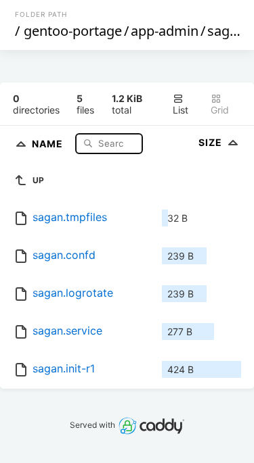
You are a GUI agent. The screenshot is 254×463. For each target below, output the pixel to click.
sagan (226, 31)
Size (211, 142)
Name (49, 143)
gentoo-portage (73, 31)
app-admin (164, 31)
